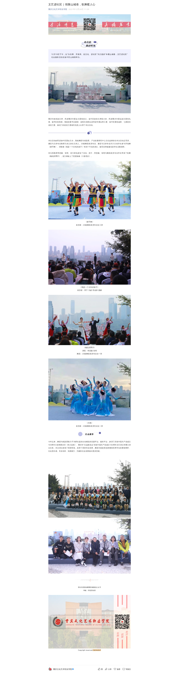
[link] (63, 669)
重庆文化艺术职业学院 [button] (57, 9)
